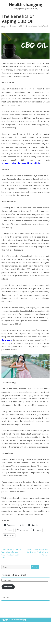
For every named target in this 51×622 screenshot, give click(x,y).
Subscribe (8, 587)
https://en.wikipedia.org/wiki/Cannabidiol (20, 163)
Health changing (25, 4)
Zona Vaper (6, 340)
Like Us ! (5, 597)
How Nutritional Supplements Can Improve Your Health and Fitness (37, 552)
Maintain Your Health (35, 26)
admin (5, 26)
